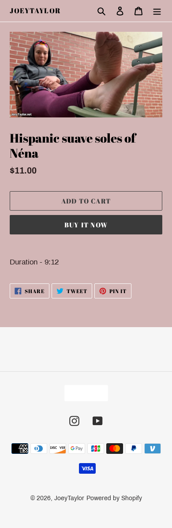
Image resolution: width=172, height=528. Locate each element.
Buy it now (86, 224)
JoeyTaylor (35, 11)
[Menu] (157, 11)
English (83, 393)
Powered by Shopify (114, 498)
